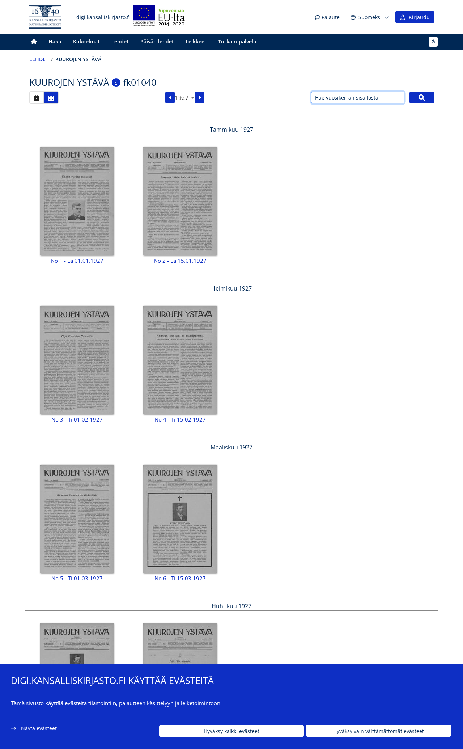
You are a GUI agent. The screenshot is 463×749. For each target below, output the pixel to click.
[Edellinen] (170, 98)
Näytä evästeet (39, 728)
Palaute (330, 17)
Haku (54, 41)
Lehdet (120, 41)
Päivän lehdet (157, 41)
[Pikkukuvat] (51, 97)
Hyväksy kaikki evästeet (231, 731)
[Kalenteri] (36, 97)
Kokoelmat (86, 41)
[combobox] (185, 97)
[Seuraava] (199, 98)
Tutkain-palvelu (237, 41)
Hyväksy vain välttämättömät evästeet (378, 731)
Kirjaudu (418, 17)
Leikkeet (196, 41)
